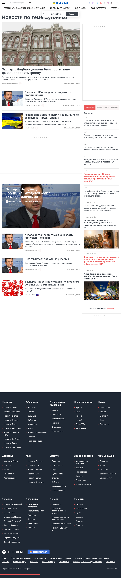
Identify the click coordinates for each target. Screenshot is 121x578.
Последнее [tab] (89, 107)
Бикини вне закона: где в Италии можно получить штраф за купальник (101, 136)
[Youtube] (101, 3)
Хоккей (79, 420)
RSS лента (110, 562)
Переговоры (81, 472)
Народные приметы (36, 511)
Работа (31, 412)
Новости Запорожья (12, 428)
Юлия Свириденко (12, 542)
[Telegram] (97, 3)
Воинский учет (106, 478)
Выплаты (32, 416)
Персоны (7, 499)
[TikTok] (111, 3)
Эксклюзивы (80, 8)
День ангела (33, 523)
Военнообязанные (108, 474)
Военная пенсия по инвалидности (60, 518)
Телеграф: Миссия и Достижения (87, 562)
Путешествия (57, 474)
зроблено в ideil (112, 568)
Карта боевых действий (82, 462)
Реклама (5, 562)
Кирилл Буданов (11, 525)
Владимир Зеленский (13, 504)
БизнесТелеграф (98, 8)
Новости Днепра (11, 416)
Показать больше (97, 308)
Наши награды (19, 562)
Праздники (32, 499)
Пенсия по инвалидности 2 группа (59, 511)
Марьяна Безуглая (12, 538)
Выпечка (79, 504)
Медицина (32, 424)
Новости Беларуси (36, 482)
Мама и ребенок (11, 461)
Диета (6, 470)
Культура (55, 478)
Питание (7, 465)
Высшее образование (37, 433)
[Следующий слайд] (118, 8)
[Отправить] (30, 3)
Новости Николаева (12, 447)
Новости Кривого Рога (11, 434)
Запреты (31, 519)
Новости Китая (34, 478)
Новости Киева (10, 407)
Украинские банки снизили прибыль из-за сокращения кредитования (52, 116)
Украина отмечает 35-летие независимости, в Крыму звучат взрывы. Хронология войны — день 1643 (99, 177)
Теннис (79, 416)
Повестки (104, 461)
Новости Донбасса (12, 439)
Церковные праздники (33, 505)
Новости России (35, 470)
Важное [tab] (114, 107)
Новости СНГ (33, 474)
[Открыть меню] (4, 3)
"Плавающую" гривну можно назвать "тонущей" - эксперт (49, 236)
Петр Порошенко (11, 529)
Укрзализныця (58, 431)
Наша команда (48, 562)
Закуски (79, 525)
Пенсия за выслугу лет (60, 529)
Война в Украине (83, 456)
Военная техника (83, 484)
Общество (32, 402)
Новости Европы (35, 461)
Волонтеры (81, 480)
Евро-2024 (80, 424)
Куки (59, 14)
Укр (117, 3)
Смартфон (104, 424)
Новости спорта (83, 402)
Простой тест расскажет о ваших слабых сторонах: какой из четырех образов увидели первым (100, 123)
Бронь (102, 465)
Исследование (10, 478)
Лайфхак (55, 482)
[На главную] (60, 3)
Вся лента (88, 113)
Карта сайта (64, 562)
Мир (28, 456)
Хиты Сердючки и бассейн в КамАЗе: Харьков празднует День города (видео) (100, 276)
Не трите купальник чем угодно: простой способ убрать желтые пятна (101, 148)
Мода (54, 470)
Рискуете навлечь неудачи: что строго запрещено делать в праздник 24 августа (101, 161)
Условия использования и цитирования (92, 558)
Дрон (102, 420)
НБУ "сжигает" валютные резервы (47, 259)
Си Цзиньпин (9, 513)
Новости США (34, 465)
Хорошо (72, 14)
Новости (7, 402)
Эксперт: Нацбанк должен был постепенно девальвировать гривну (36, 71)
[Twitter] (104, 2)
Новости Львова (11, 424)
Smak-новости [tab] (103, 107)
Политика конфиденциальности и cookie (28, 558)
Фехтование (81, 428)
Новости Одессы (11, 420)
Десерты (79, 517)
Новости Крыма (10, 443)
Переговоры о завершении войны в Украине (24, 8)
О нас (4, 558)
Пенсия (54, 499)
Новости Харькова (12, 412)
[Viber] (93, 3)
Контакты (34, 562)
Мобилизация (106, 456)
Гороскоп (56, 461)
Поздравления (58, 491)
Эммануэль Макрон (12, 517)
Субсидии (32, 420)
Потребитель (57, 465)
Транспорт (56, 415)
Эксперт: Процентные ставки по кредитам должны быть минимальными (52, 283)
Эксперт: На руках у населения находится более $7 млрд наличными (28, 193)
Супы (78, 513)
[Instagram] (107, 3)
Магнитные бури (59, 486)
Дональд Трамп (10, 509)
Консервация (81, 509)
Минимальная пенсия (61, 524)
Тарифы (55, 423)
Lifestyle (55, 456)
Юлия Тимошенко (11, 534)
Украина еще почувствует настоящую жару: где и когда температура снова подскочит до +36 (100, 224)
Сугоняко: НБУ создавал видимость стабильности (48, 93)
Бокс (78, 412)
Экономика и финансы (57, 403)
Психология (9, 474)
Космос (103, 412)
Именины (32, 528)
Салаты (79, 521)
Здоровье (7, 456)
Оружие (79, 476)
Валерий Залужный (12, 521)
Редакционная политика (60, 558)
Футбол (79, 407)
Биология (104, 416)
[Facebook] (89, 3)
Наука (101, 402)
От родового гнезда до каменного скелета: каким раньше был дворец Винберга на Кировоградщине (100, 208)
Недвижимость (58, 419)
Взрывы (79, 468)
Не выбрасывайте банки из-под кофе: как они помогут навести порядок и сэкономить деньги (101, 193)
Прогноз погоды (35, 441)
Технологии (105, 407)
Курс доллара (58, 427)
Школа (30, 428)
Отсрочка (104, 470)
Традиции (32, 515)
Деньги (55, 410)
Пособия (31, 437)
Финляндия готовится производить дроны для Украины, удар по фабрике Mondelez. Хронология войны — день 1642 (101, 260)
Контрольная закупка (60, 8)
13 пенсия (56, 504)
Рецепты (79, 499)
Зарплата (32, 407)
